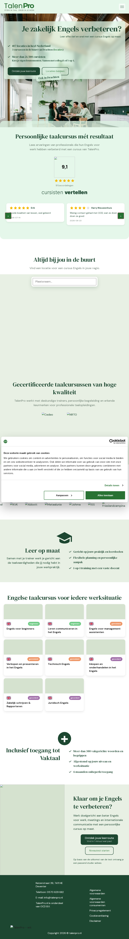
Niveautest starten (99, 850)
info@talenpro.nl (53, 897)
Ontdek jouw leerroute (24, 71)
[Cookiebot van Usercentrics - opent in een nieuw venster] (111, 441)
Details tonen (112, 485)
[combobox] (64, 281)
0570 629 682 (55, 892)
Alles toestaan (105, 495)
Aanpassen (62, 495)
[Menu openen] (122, 7)
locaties (58, 49)
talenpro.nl (75, 933)
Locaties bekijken (55, 71)
